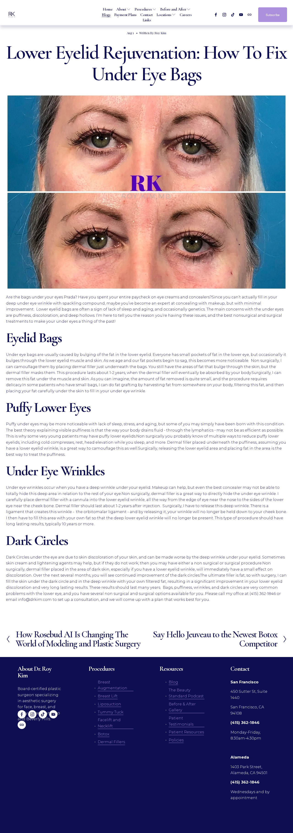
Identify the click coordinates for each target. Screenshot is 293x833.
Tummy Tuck (110, 712)
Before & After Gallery (182, 707)
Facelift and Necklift (109, 723)
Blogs (106, 14)
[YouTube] (241, 14)
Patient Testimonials (181, 721)
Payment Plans (125, 14)
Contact (146, 14)
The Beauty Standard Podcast (186, 693)
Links (147, 19)
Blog (173, 682)
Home (107, 9)
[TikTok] (233, 14)
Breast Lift (108, 696)
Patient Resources (186, 732)
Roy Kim (160, 33)
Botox (103, 734)
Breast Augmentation (112, 685)
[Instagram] (224, 14)
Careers (186, 14)
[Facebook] (216, 14)
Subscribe (272, 15)
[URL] (249, 14)
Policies (176, 740)
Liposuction (109, 704)
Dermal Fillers (111, 742)
